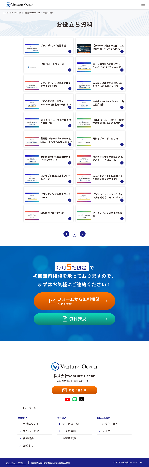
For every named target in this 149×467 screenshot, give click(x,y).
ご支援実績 (69, 431)
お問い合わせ (77, 390)
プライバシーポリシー (16, 462)
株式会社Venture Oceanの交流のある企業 (50, 462)
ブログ (106, 431)
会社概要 (28, 438)
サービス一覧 (70, 423)
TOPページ (30, 407)
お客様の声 (69, 438)
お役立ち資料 (110, 423)
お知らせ (28, 445)
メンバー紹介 (31, 431)
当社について (31, 423)
